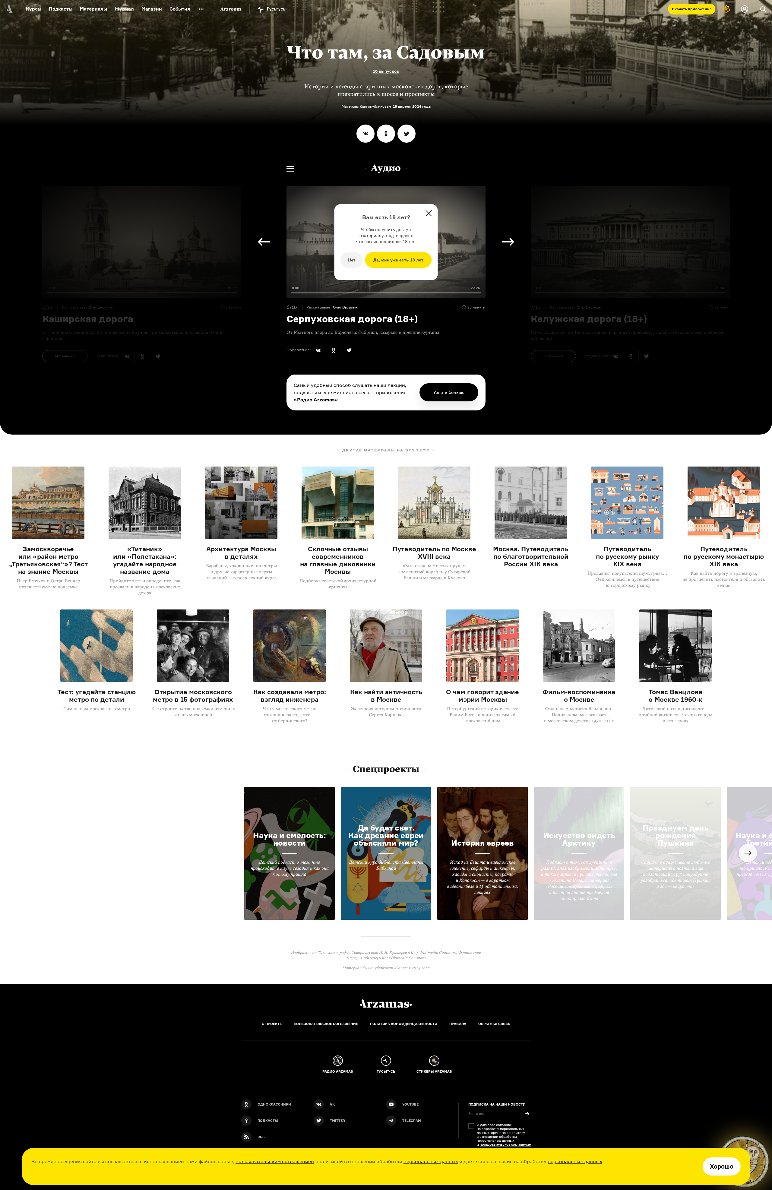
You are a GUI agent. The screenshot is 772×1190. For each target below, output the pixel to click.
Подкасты (60, 9)
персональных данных (430, 1161)
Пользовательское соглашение (326, 1024)
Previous (264, 242)
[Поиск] (763, 9)
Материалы (93, 9)
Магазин (151, 9)
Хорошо (721, 1166)
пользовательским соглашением (275, 1161)
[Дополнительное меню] (201, 9)
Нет (351, 260)
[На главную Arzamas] (9, 9)
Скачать (692, 9)
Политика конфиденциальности (403, 1024)
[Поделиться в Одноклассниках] (386, 134)
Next (508, 242)
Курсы (33, 9)
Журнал (124, 9)
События (179, 9)
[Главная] (386, 1003)
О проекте (272, 1024)
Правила (457, 1024)
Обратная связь (494, 1024)
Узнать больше (448, 392)
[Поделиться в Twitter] (406, 134)
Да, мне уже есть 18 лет (398, 260)
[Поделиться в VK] (365, 134)
